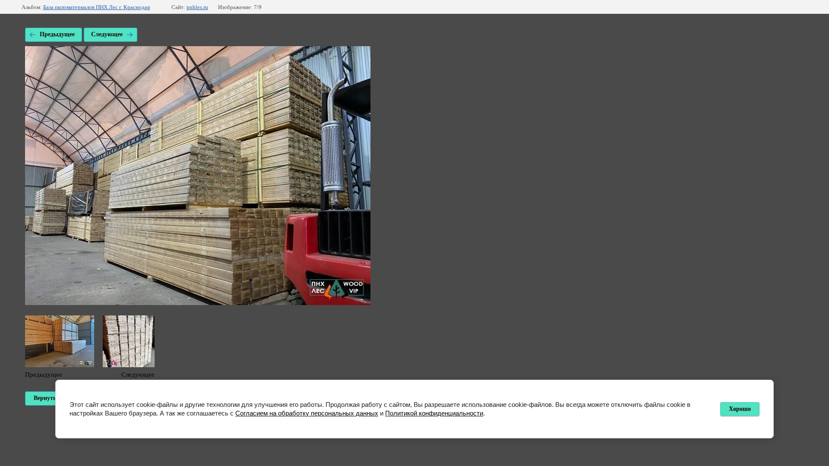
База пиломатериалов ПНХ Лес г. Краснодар (96, 7)
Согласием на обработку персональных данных (306, 413)
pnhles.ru (197, 7)
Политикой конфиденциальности (434, 413)
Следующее (107, 34)
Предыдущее (57, 34)
